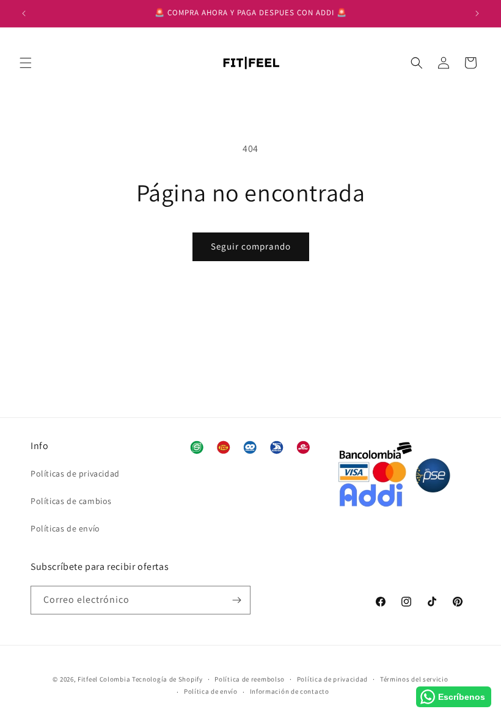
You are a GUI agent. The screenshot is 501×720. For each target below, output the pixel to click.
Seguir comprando (251, 246)
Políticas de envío (65, 528)
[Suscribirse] (236, 600)
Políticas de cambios (71, 500)
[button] (25, 62)
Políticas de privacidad (75, 473)
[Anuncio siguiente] (477, 13)
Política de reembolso (249, 679)
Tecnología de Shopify (167, 679)
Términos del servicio (414, 679)
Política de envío (211, 691)
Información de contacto (289, 691)
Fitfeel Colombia (104, 679)
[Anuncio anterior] (23, 13)
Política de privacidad (332, 679)
